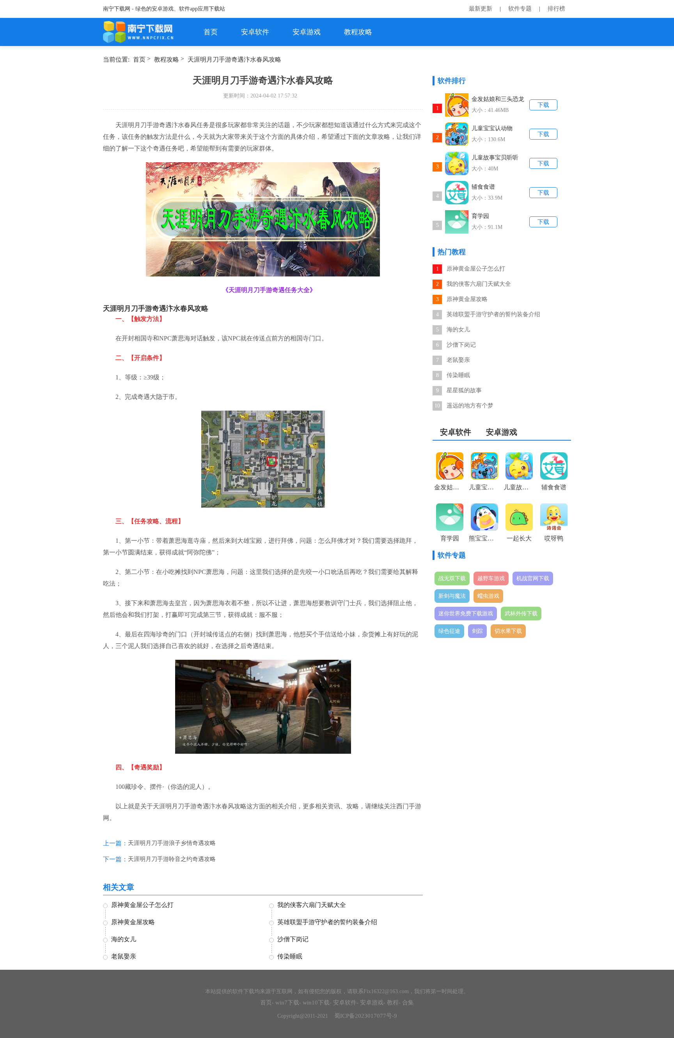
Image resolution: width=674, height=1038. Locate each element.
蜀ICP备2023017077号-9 (365, 1016)
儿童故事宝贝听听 (495, 157)
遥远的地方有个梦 (470, 405)
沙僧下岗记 (461, 345)
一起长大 (519, 538)
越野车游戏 (491, 578)
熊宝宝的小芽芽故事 (484, 538)
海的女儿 (458, 329)
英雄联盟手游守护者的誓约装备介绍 (493, 314)
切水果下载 (508, 631)
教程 (393, 1002)
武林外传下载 (521, 613)
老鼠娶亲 (458, 360)
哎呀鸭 (554, 538)
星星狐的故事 (464, 390)
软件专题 (520, 8)
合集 (408, 1002)
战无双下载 (452, 578)
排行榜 (556, 8)
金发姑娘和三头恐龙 (498, 99)
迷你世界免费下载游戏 (465, 613)
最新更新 (480, 8)
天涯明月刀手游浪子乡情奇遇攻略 (172, 843)
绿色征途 (449, 631)
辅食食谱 (483, 187)
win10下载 (316, 1002)
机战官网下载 (532, 578)
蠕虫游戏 (488, 596)
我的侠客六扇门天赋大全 (479, 284)
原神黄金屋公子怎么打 (476, 269)
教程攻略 (358, 32)
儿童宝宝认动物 (492, 128)
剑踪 (477, 631)
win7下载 (287, 1002)
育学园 (480, 216)
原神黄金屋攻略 (467, 299)
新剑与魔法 (452, 596)
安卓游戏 (307, 32)
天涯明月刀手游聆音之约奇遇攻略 (172, 859)
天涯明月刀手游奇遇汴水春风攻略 (234, 59)
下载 (543, 105)
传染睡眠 (458, 375)
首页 (211, 32)
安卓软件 (255, 32)
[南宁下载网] (138, 32)
